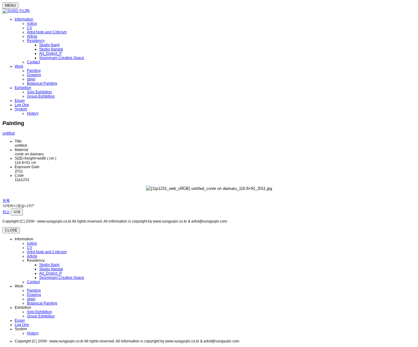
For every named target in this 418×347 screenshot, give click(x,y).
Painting (34, 70)
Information (24, 19)
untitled (8, 133)
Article (32, 36)
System (21, 109)
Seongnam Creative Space (61, 58)
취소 (6, 212)
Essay (20, 100)
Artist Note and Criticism (47, 32)
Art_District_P (50, 53)
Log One (22, 105)
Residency (36, 41)
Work (19, 66)
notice (32, 23)
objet (31, 79)
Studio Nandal (51, 49)
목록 (6, 200)
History (33, 113)
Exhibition (23, 88)
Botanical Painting (42, 83)
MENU (10, 5)
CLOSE (11, 230)
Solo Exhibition (39, 92)
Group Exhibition (41, 96)
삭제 (17, 212)
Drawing (34, 75)
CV (29, 28)
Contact (33, 62)
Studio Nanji (49, 45)
